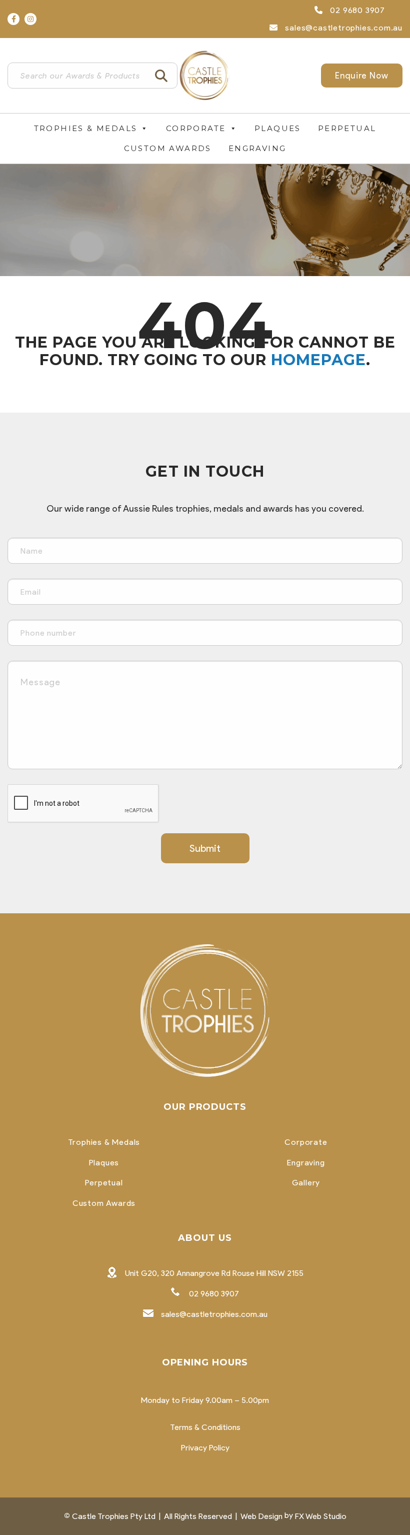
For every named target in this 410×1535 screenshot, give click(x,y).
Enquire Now (361, 76)
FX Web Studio (320, 1516)
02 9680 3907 (356, 10)
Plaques (277, 128)
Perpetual (347, 128)
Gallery (306, 1183)
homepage (318, 360)
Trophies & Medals (86, 128)
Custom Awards (168, 148)
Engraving (257, 148)
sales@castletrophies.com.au (342, 28)
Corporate (196, 128)
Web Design (261, 1516)
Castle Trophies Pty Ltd (114, 1516)
